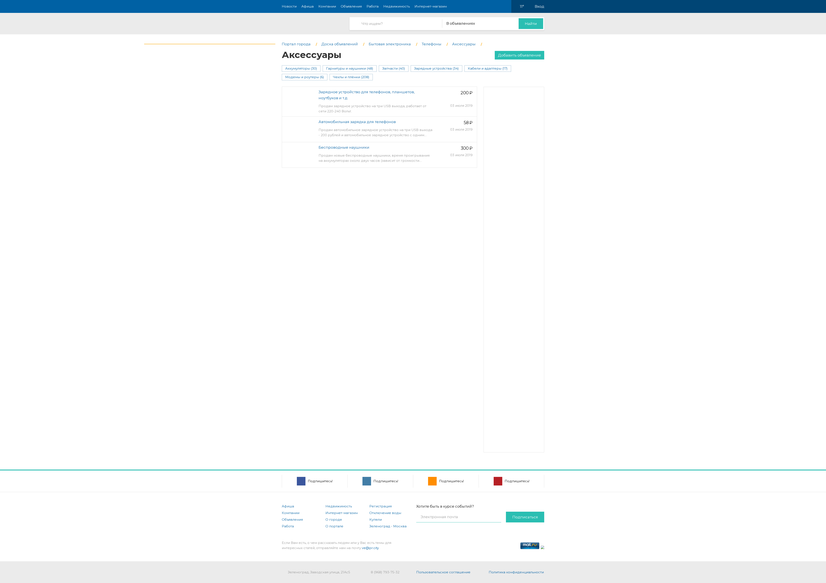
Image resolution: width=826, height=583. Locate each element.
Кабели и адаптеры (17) (488, 68)
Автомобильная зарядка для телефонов (357, 122)
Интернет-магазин (431, 6)
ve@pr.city (370, 548)
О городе (333, 519)
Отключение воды (385, 513)
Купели (375, 519)
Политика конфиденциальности (516, 572)
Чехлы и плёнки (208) (351, 77)
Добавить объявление (519, 55)
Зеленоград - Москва (388, 526)
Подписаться (525, 517)
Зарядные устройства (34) (436, 68)
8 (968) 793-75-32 (385, 572)
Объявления (351, 6)
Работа (373, 6)
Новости (289, 6)
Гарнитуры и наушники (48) (349, 68)
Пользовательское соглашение (443, 572)
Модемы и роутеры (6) (304, 77)
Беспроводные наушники (344, 147)
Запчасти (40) (393, 68)
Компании (327, 6)
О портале (334, 526)
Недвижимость (396, 6)
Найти (531, 23)
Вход (539, 6)
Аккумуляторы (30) (301, 68)
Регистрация (380, 506)
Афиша (307, 6)
